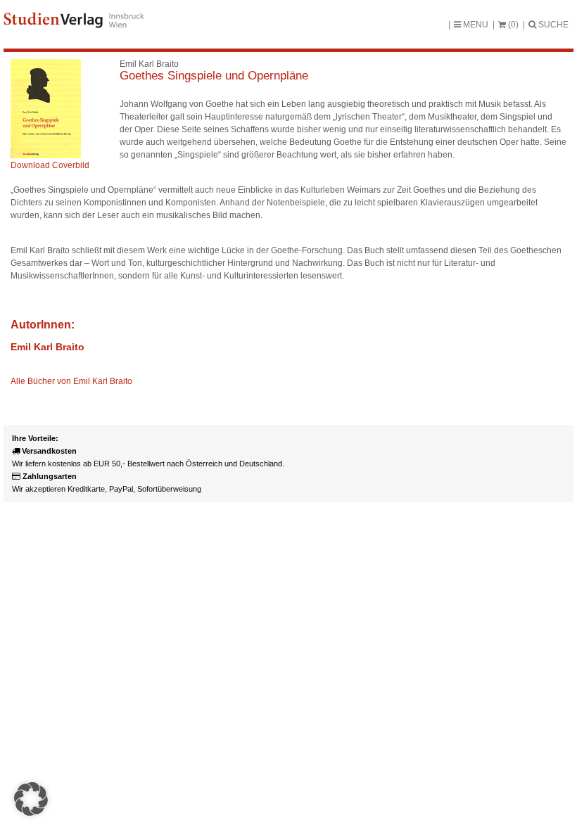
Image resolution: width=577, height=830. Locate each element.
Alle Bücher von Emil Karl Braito (71, 381)
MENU (474, 25)
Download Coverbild (50, 165)
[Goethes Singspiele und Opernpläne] (46, 155)
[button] (31, 799)
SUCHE (552, 25)
